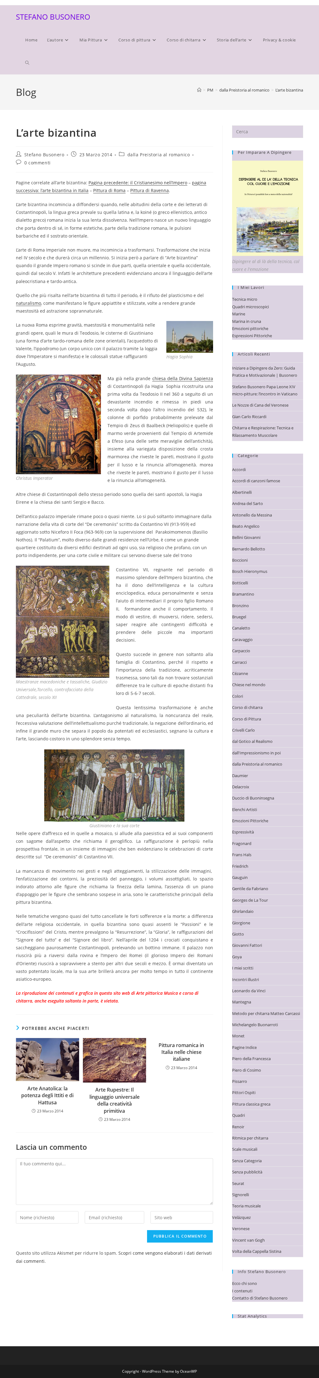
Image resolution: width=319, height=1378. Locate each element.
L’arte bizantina (289, 90)
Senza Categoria (247, 1160)
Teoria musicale (246, 1206)
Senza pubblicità (247, 1172)
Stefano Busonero (44, 155)
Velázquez (241, 1217)
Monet (238, 1036)
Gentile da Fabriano (250, 888)
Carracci (239, 662)
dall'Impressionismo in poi (256, 753)
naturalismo (28, 303)
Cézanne (240, 673)
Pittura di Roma (109, 190)
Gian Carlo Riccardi (249, 416)
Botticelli (240, 583)
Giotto (238, 934)
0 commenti (37, 163)
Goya (237, 957)
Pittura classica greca (251, 1104)
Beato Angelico (245, 526)
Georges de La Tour (250, 900)
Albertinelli (242, 492)
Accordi (239, 469)
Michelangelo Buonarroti (255, 1024)
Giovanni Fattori (247, 945)
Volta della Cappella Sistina (256, 1251)
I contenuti (242, 1291)
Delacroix (240, 787)
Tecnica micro (244, 299)
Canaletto (241, 628)
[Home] (199, 90)
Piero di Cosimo (246, 1070)
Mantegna (241, 1002)
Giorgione (241, 923)
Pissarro (239, 1081)
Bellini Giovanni (246, 537)
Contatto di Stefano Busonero (260, 1298)
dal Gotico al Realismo (252, 741)
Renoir (238, 1127)
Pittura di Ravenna (149, 190)
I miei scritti (242, 968)
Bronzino (240, 605)
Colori (237, 696)
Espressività (243, 832)
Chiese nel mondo (248, 684)
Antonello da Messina (252, 515)
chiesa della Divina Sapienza (182, 378)
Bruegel (239, 617)
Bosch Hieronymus (249, 571)
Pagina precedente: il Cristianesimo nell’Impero (137, 183)
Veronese (241, 1228)
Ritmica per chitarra (250, 1138)
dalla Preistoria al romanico (158, 155)
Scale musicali (244, 1149)
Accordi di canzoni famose (256, 481)
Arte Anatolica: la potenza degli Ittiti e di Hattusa (47, 1095)
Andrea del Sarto (247, 503)
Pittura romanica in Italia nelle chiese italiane (181, 1052)
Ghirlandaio (243, 911)
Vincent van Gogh (248, 1240)
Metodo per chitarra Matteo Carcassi (266, 1013)
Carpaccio (241, 651)
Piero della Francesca (251, 1058)
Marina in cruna (246, 321)
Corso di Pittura (246, 719)
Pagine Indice (244, 1047)
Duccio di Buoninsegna (253, 798)
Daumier (240, 775)
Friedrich (240, 866)
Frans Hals (241, 854)
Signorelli (240, 1194)
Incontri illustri (245, 979)
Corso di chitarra (247, 707)
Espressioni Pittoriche (252, 335)
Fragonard (241, 843)
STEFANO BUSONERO (53, 17)
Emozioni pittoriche (250, 328)
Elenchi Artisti (244, 809)
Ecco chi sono (244, 1283)
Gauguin (240, 877)
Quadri (238, 1115)
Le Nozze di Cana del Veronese (260, 405)
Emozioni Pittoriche (250, 820)
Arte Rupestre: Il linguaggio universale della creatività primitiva (114, 1100)
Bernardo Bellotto (248, 549)
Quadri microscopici (250, 306)
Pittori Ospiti (243, 1092)
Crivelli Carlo (243, 730)
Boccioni (240, 560)
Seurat (238, 1183)
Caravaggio (242, 639)
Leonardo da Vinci (248, 990)
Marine (238, 314)
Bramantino (243, 594)
